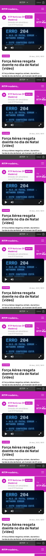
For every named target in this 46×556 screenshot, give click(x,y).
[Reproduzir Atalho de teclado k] (4, 553)
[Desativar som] (10, 553)
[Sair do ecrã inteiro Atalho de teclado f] (42, 553)
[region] (23, 278)
